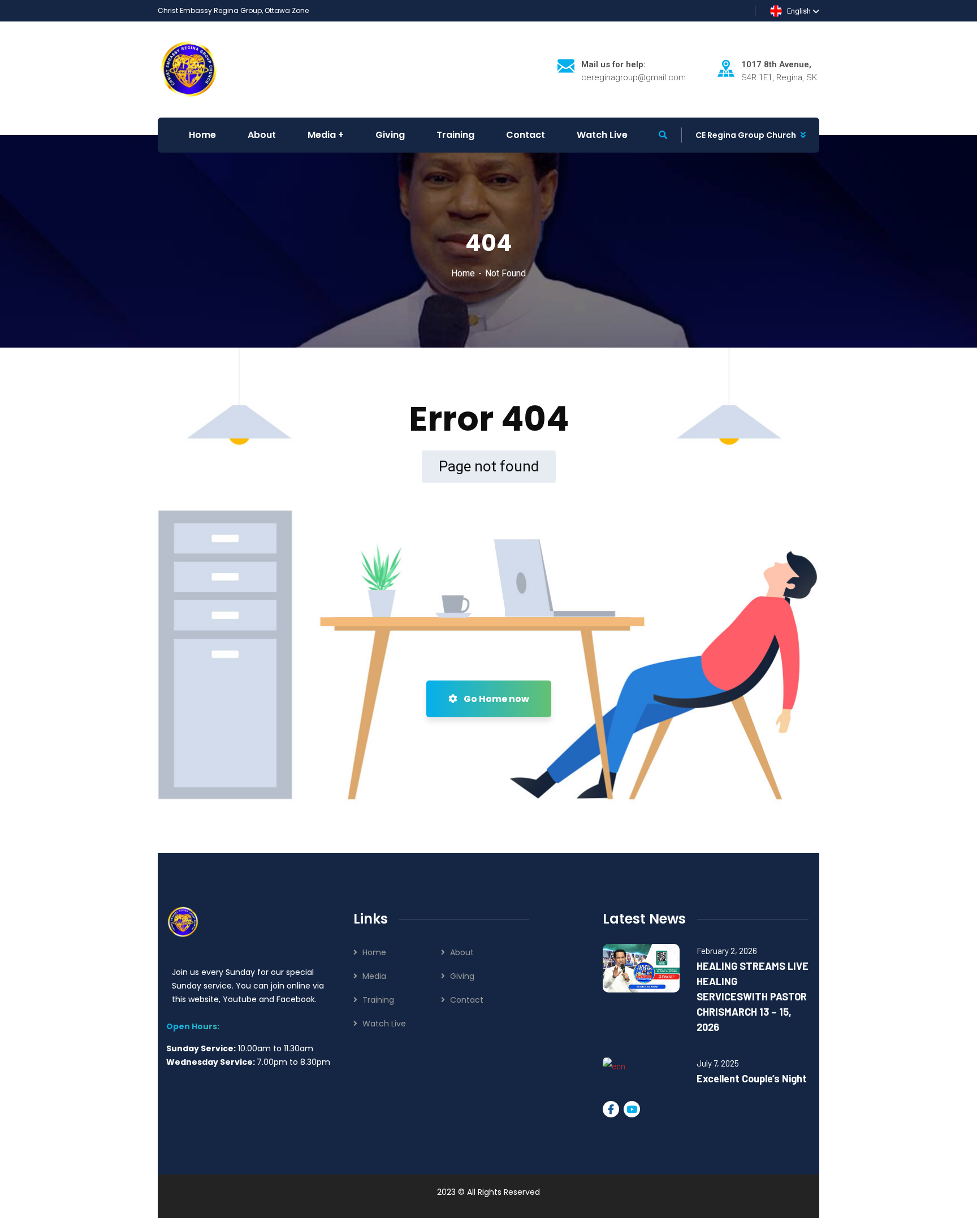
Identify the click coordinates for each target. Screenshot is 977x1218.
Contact (466, 999)
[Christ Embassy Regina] (189, 68)
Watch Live (384, 1023)
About (462, 952)
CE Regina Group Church (745, 135)
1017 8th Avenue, (776, 64)
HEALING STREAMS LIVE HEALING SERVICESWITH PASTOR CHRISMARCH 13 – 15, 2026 (753, 996)
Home (463, 273)
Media (374, 976)
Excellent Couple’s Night (752, 1078)
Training (378, 999)
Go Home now (495, 698)
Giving (462, 976)
